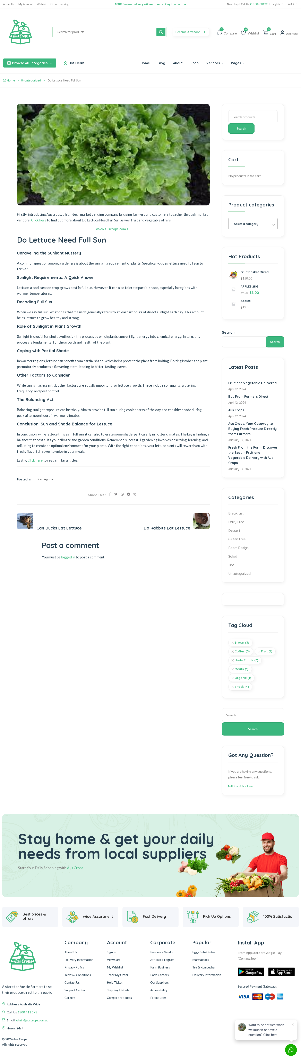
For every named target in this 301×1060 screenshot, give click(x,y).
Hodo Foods (246, 660)
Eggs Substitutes (203, 952)
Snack (242, 687)
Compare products (119, 997)
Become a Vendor (162, 952)
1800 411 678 (27, 1012)
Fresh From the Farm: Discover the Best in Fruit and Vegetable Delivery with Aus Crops (252, 455)
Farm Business (160, 967)
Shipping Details (118, 990)
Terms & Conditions (77, 975)
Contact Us (72, 982)
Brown (242, 642)
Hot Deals (76, 63)
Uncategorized (31, 80)
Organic (243, 678)
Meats (241, 669)
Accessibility (158, 990)
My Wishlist (115, 967)
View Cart (113, 959)
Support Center (74, 990)
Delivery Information (78, 959)
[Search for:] (253, 714)
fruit (266, 651)
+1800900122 (259, 4)
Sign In (111, 952)
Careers (69, 997)
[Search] (160, 32)
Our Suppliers (159, 982)
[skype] (135, 494)
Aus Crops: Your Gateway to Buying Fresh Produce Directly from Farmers (252, 429)
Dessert (234, 530)
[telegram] (128, 494)
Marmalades (200, 959)
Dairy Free (236, 522)
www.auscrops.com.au (113, 229)
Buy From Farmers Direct (248, 396)
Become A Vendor (188, 32)
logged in (68, 557)
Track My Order (117, 975)
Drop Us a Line (242, 786)
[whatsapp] (122, 494)
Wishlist (41, 4)
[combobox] (253, 223)
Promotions (158, 997)
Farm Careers (159, 975)
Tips (231, 565)
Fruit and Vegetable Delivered (252, 383)
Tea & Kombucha (203, 967)
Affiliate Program (162, 959)
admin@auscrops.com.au (31, 1020)
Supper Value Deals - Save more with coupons (150, 4)
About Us (8, 4)
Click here (38, 220)
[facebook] (110, 494)
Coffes (242, 651)
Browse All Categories (30, 63)
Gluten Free (237, 539)
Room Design (238, 548)
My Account (25, 4)
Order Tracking (59, 4)
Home (11, 80)
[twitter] (116, 494)
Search (241, 128)
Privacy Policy (74, 967)
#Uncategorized (45, 479)
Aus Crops (236, 410)
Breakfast (236, 513)
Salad (232, 556)
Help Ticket (114, 982)
